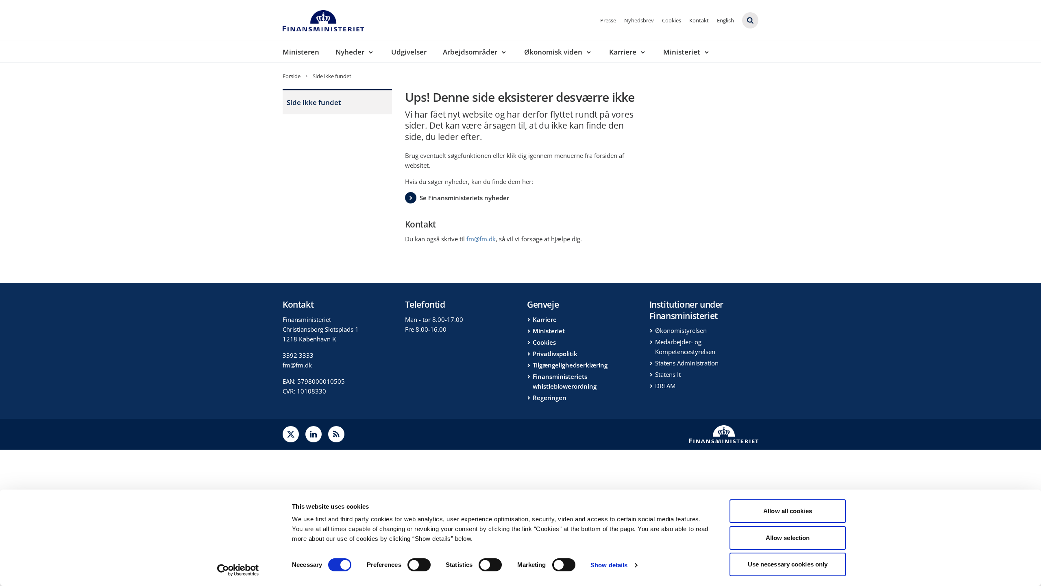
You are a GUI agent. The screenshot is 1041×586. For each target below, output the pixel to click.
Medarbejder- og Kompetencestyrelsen (685, 347)
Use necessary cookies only (788, 564)
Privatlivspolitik (555, 354)
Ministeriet (681, 52)
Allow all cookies (787, 510)
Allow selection (788, 537)
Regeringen (549, 398)
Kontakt (699, 20)
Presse (608, 20)
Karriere (622, 52)
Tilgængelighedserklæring (570, 365)
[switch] (419, 564)
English (725, 20)
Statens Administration (687, 363)
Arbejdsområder (470, 52)
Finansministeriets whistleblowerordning (565, 381)
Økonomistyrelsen (681, 330)
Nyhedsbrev (639, 20)
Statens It (668, 374)
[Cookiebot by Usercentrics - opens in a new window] (238, 570)
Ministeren (301, 52)
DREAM (665, 386)
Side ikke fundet (314, 102)
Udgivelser (409, 52)
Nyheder (349, 52)
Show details (608, 565)
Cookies (671, 20)
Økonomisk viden (553, 52)
